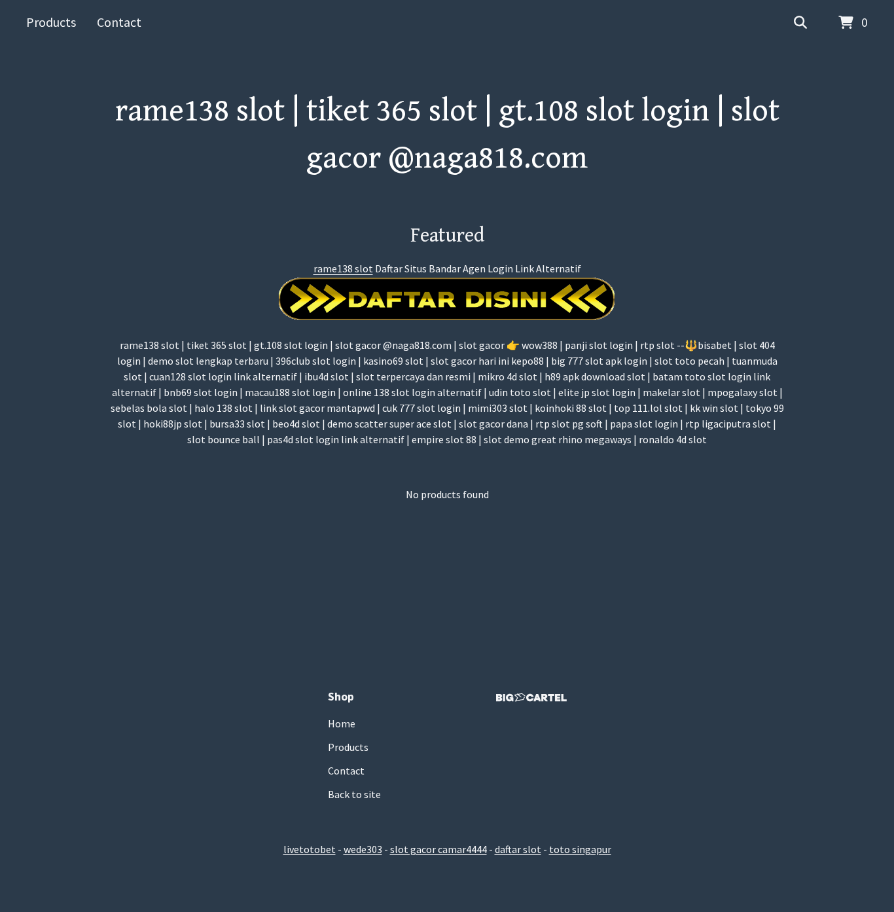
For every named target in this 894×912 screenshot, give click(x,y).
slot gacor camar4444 (438, 849)
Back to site (354, 794)
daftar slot (518, 849)
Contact (119, 22)
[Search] (800, 22)
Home (341, 723)
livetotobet (309, 849)
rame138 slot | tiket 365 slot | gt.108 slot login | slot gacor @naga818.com (447, 135)
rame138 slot (343, 268)
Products (51, 22)
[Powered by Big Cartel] (531, 697)
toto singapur (580, 849)
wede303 (363, 849)
